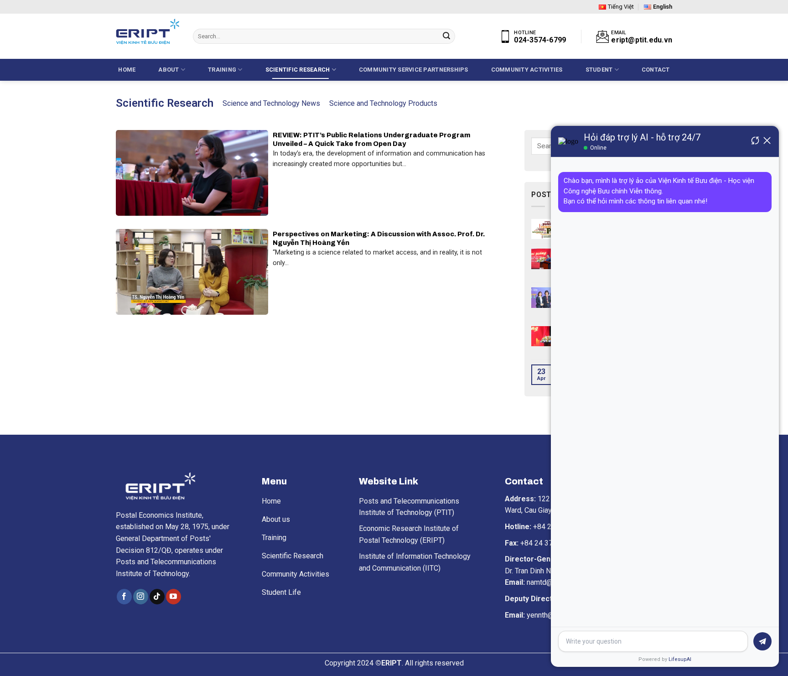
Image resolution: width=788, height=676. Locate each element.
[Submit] (446, 36)
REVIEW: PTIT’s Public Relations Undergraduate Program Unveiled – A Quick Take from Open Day (372, 139)
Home (126, 69)
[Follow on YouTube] (173, 596)
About (168, 69)
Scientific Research (297, 69)
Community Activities (527, 69)
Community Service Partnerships (413, 69)
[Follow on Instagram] (140, 596)
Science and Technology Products (383, 103)
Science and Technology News (271, 103)
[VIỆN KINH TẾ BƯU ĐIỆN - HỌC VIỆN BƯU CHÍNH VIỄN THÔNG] (147, 32)
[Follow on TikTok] (157, 596)
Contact (656, 69)
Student (599, 69)
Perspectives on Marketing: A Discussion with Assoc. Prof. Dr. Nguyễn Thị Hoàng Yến (379, 238)
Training (222, 69)
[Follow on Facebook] (124, 596)
